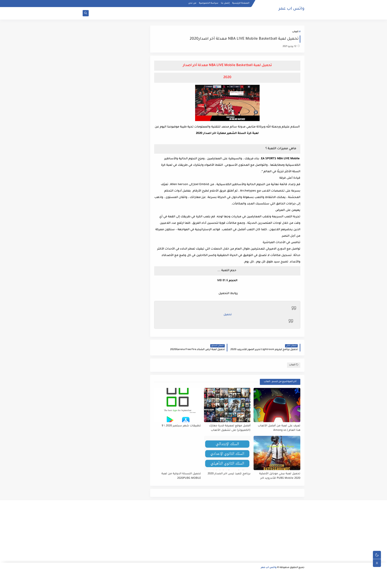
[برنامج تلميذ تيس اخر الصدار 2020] (227, 453)
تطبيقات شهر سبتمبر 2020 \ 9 (181, 425)
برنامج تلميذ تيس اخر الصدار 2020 (229, 473)
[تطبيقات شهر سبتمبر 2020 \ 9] (177, 405)
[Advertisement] (269, 531)
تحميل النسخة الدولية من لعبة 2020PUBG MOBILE (181, 476)
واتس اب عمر (291, 9)
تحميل (228, 314)
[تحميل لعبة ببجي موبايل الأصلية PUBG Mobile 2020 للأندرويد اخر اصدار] (277, 453)
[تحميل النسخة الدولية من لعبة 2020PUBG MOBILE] (177, 453)
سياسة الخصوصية (208, 3)
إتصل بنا (225, 3)
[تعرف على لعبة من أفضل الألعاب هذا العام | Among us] (277, 405)
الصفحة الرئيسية (240, 3)
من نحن (192, 3)
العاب (295, 32)
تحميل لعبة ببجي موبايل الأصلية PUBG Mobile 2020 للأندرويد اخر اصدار (279, 476)
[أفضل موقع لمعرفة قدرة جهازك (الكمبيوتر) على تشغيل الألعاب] (227, 405)
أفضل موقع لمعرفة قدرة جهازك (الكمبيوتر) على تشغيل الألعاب (230, 428)
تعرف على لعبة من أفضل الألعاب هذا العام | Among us (279, 428)
